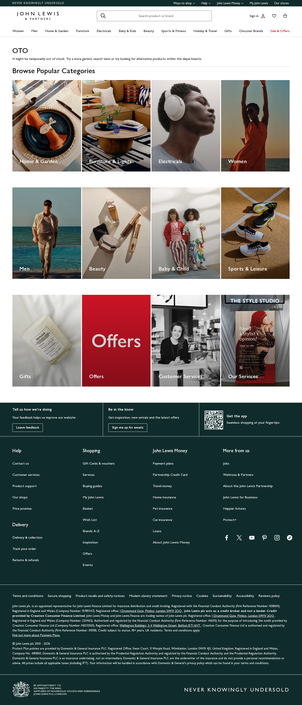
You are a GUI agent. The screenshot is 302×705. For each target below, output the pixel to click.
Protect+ (230, 520)
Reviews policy (269, 596)
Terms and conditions (27, 596)
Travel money (162, 486)
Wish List (90, 520)
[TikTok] (289, 539)
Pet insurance (162, 508)
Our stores (281, 3)
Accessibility (245, 596)
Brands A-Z (91, 531)
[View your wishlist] (273, 16)
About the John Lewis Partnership (248, 486)
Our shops (20, 497)
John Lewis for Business (240, 497)
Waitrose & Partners (238, 475)
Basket (88, 508)
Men (34, 31)
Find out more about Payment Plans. (36, 635)
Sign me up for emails (127, 427)
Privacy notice (182, 596)
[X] (239, 539)
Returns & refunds (25, 560)
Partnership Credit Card (170, 475)
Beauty (148, 31)
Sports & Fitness (173, 31)
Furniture (82, 31)
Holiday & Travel (205, 31)
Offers (87, 553)
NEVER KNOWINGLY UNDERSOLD (38, 3)
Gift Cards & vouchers (99, 463)
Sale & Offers (280, 31)
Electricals (104, 31)
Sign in (254, 16)
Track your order (24, 549)
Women (18, 31)
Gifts (228, 31)
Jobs (226, 463)
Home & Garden (56, 31)
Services (89, 475)
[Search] (103, 16)
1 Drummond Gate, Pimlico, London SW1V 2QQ (151, 611)
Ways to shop (182, 3)
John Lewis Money (228, 3)
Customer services (26, 475)
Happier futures (234, 508)
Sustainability (222, 596)
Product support (24, 486)
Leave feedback (27, 427)
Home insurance (164, 497)
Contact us (20, 463)
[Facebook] (226, 539)
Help (204, 3)
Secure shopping (59, 596)
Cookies (202, 596)
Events (88, 565)
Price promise (22, 508)
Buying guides (92, 486)
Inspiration (90, 542)
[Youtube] (251, 539)
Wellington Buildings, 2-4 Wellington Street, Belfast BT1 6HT (160, 625)
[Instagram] (277, 539)
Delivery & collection (27, 537)
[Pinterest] (264, 539)
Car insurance (162, 520)
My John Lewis (259, 3)
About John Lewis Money (171, 542)
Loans (157, 531)
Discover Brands (251, 31)
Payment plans (163, 463)
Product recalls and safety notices (100, 596)
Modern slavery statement (148, 596)
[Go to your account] (263, 16)
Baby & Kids (127, 31)
